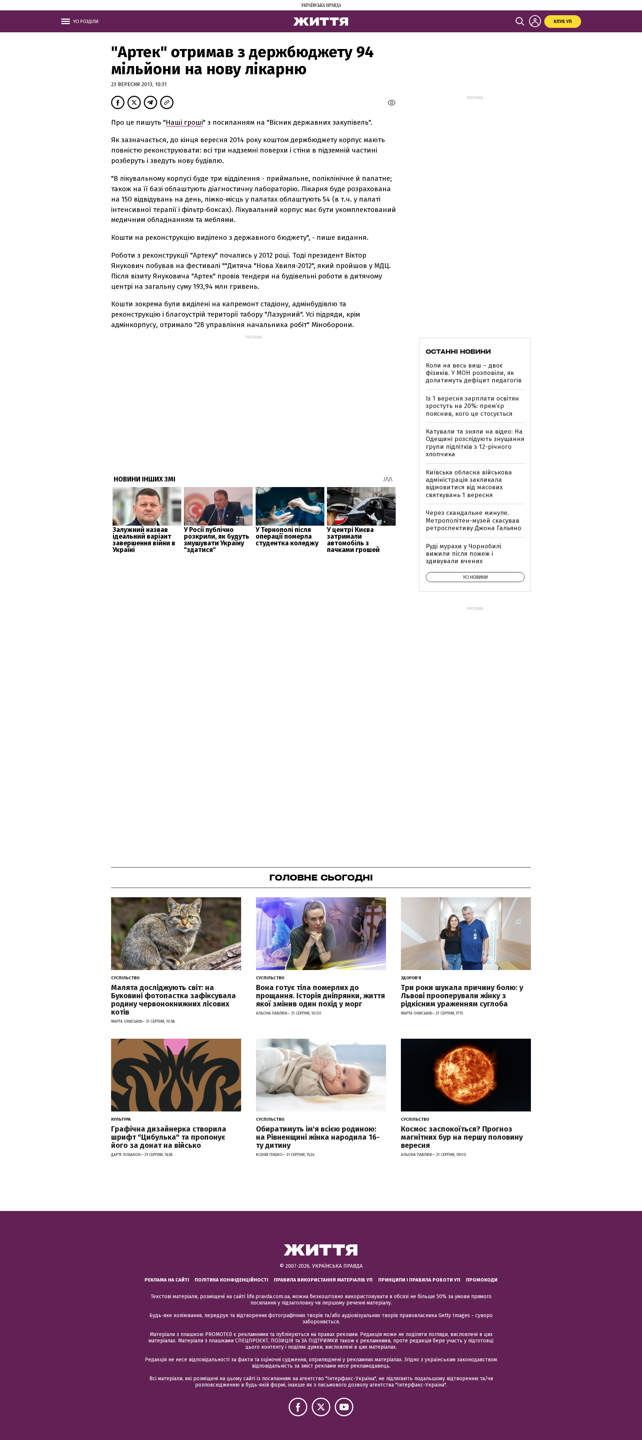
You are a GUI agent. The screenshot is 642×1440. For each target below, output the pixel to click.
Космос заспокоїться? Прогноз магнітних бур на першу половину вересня (462, 1137)
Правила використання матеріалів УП (323, 1280)
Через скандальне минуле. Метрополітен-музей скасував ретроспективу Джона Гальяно (473, 520)
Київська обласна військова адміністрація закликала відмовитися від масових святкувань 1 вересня (469, 483)
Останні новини (458, 351)
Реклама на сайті (167, 1280)
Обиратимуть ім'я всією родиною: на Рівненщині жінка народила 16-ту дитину (318, 1137)
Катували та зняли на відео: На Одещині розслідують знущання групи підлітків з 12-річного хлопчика (475, 443)
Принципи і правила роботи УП (419, 1280)
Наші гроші (184, 122)
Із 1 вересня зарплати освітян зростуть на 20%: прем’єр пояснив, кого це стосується (472, 406)
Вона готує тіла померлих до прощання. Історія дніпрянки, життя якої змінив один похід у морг (320, 995)
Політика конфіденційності (231, 1280)
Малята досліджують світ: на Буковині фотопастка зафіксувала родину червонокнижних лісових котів (173, 999)
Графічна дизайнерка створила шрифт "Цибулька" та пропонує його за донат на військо (168, 1137)
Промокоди (481, 1280)
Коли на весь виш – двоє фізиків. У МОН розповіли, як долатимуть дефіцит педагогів (474, 373)
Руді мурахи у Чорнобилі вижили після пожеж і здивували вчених (463, 553)
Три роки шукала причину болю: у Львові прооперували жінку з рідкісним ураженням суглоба (462, 995)
